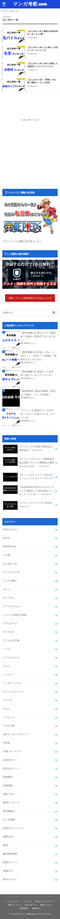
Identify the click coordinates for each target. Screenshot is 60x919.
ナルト (6, 666)
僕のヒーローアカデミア (16, 734)
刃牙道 (6, 743)
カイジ (6, 589)
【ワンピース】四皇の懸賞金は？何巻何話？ (36, 448)
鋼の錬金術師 (10, 853)
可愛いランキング (12, 751)
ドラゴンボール (11, 657)
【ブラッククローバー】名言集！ (36, 504)
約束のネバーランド (13, 828)
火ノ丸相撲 (9, 819)
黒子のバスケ (10, 879)
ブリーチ (7, 700)
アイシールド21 (11, 572)
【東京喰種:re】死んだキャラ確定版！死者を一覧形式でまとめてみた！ (38, 336)
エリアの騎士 (10, 580)
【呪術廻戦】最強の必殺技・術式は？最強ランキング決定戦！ (38, 393)
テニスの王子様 (11, 640)
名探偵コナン (10, 760)
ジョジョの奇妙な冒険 (14, 614)
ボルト (6, 708)
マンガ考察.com (30, 4)
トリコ (6, 649)
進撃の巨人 (9, 836)
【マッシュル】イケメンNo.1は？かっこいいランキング (36, 476)
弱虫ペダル (9, 794)
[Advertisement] (30, 152)
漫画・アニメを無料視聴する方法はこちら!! (30, 298)
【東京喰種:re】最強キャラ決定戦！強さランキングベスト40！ (37, 373)
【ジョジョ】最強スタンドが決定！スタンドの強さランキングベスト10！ (38, 414)
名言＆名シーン (11, 768)
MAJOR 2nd (9, 546)
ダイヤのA (8, 632)
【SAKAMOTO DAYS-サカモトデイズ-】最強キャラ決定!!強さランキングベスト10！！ (36, 491)
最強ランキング (11, 802)
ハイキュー (9, 674)
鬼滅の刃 (7, 870)
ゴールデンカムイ (12, 606)
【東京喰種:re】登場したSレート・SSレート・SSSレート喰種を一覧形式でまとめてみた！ (39, 356)
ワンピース (9, 717)
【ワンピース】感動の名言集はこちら (22, 241)
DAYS (6, 538)
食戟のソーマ (10, 862)
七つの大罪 (9, 725)
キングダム (9, 597)
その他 (6, 555)
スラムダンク (10, 623)
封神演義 (7, 785)
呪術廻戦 (7, 777)
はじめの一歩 (10, 563)
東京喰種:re (9, 811)
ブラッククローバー (13, 691)
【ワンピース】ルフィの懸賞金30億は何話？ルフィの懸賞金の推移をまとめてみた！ (36, 462)
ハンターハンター (12, 683)
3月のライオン (10, 529)
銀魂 (5, 845)
